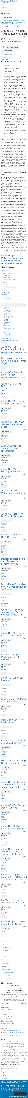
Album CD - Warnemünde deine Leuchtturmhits (14, 741)
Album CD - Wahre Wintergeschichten (10, 470)
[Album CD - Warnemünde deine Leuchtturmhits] (14, 731)
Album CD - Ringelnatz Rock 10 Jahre (12, 535)
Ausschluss (5, 941)
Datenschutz (5, 950)
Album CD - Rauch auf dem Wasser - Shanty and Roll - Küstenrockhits (13, 851)
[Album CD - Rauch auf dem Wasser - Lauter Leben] (14, 413)
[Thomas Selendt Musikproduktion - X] (10, 1030)
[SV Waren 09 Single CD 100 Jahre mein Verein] (14, 890)
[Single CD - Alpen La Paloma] (14, 669)
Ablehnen (24, 1094)
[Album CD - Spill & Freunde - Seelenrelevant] (14, 817)
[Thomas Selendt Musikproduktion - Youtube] (12, 1035)
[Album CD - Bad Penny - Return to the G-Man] (14, 624)
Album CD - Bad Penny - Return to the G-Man (13, 634)
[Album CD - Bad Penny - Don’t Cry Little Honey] (14, 505)
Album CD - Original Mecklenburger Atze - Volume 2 (12, 657)
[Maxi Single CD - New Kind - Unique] (14, 710)
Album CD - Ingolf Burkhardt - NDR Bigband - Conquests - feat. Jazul (14, 877)
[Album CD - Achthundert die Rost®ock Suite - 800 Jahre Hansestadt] (14, 773)
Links (3, 934)
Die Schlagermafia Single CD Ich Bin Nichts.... (14, 761)
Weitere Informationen (14, 1096)
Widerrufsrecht (5, 966)
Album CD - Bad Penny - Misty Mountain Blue (13, 402)
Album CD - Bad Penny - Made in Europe (13, 806)
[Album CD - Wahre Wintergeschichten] (14, 460)
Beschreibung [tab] (5, 59)
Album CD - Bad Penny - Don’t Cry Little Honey (13, 515)
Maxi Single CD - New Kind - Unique (12, 721)
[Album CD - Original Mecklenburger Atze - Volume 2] (14, 645)
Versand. (22, 263)
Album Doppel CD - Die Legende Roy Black (13, 922)
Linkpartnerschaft (6, 947)
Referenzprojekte (7, 1077)
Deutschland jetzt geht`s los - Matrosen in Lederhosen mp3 (13, 561)
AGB (3, 944)
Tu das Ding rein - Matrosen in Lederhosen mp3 (13, 493)
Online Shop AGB (6, 979)
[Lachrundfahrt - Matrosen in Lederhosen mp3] (14, 689)
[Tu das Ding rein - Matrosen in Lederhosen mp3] (14, 481)
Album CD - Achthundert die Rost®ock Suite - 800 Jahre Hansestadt (13, 784)
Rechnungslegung (6, 969)
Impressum (5, 953)
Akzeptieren (17, 1094)
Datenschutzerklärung (7, 972)
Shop (4, 1074)
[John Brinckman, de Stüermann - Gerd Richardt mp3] (14, 436)
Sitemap (4, 931)
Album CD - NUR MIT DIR (12, 385)
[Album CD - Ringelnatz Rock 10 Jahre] (14, 525)
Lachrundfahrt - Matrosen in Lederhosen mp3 (14, 700)
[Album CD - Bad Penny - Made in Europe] (14, 796)
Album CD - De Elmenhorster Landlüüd (13, 348)
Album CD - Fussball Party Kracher (11, 373)
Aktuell (4, 1075)
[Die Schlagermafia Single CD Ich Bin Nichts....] (14, 752)
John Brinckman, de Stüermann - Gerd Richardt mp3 (11, 448)
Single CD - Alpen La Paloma (11, 679)
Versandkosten (5, 963)
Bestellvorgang (5, 960)
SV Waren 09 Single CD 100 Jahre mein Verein (13, 901)
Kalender (5, 1078)
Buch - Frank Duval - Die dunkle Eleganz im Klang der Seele (13, 586)
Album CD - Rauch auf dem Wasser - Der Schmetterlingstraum (12, 612)
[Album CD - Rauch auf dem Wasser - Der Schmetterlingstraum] (14, 599)
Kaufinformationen (6, 956)
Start (4, 1072)
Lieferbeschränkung (7, 975)
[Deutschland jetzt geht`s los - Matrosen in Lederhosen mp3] (14, 548)
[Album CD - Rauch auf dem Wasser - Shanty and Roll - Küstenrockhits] (14, 839)
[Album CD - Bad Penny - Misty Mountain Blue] (14, 392)
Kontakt (4, 938)
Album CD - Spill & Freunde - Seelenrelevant (14, 827)
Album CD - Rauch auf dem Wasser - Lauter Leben (12, 424)
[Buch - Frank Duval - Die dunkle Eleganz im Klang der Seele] (14, 574)
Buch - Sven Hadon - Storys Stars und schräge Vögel (13, 361)
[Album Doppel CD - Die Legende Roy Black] (14, 912)
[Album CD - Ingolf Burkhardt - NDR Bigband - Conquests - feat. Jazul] (14, 864)
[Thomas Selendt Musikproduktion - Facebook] (12, 1032)
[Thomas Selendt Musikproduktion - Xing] (11, 1034)
